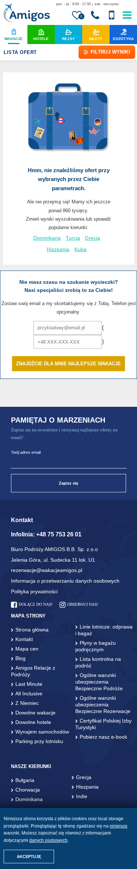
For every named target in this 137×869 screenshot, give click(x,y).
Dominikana (47, 238)
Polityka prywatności (34, 591)
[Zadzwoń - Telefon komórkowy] (111, 15)
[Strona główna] (26, 14)
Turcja (73, 238)
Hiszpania (58, 249)
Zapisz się (68, 483)
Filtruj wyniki (110, 52)
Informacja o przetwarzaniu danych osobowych (65, 581)
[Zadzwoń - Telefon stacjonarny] (95, 15)
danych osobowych (48, 840)
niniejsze (119, 826)
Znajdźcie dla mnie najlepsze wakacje (68, 363)
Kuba (81, 249)
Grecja (92, 238)
